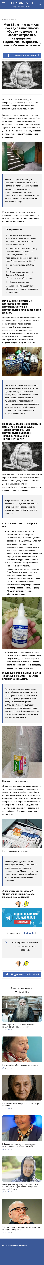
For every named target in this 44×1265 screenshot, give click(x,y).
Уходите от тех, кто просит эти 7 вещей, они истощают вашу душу (21, 1228)
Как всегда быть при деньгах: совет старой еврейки (21, 1104)
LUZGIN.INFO (22, 3)
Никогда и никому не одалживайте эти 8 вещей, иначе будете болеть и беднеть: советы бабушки (20, 1186)
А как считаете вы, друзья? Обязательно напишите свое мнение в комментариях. (22, 289)
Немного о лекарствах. (20, 282)
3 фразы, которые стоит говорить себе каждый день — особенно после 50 (19, 1145)
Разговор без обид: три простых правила (20, 1065)
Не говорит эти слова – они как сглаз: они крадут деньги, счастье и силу (20, 1025)
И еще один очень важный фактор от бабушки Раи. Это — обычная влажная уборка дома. (19, 275)
